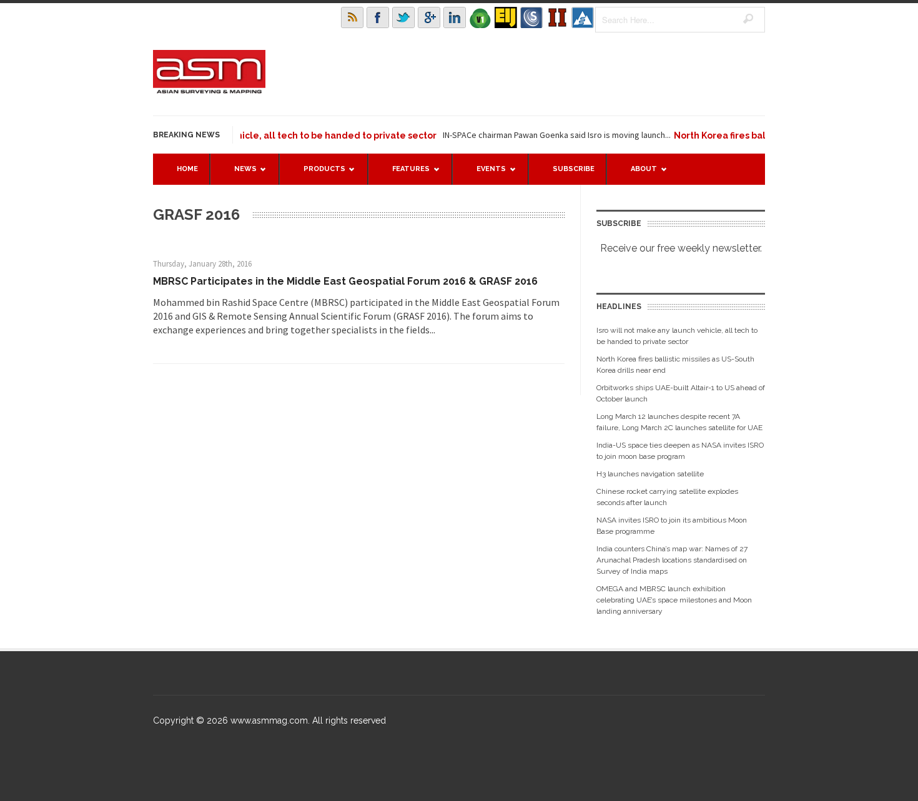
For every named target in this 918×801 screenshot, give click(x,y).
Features (405, 174)
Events (485, 174)
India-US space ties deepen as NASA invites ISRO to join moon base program (680, 451)
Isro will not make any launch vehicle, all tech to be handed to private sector (252, 135)
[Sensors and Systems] (531, 17)
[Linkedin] (454, 17)
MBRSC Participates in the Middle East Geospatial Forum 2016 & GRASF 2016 (345, 281)
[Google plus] (429, 17)
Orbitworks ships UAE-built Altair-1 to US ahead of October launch (680, 393)
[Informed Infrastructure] (557, 17)
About (637, 174)
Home (187, 169)
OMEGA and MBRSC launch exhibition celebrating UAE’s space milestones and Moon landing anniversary (674, 600)
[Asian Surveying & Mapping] (209, 90)
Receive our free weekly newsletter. (681, 248)
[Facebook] (378, 17)
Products (318, 174)
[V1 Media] (480, 17)
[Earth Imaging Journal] (506, 17)
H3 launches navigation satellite (650, 473)
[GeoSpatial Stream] (582, 17)
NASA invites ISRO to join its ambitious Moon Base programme (671, 526)
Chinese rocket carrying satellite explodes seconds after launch (667, 497)
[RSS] (352, 17)
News (239, 174)
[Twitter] (403, 17)
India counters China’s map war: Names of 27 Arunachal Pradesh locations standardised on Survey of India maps (672, 560)
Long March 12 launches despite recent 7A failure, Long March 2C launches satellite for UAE (679, 422)
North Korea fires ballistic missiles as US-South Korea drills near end (675, 365)
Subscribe (574, 169)
